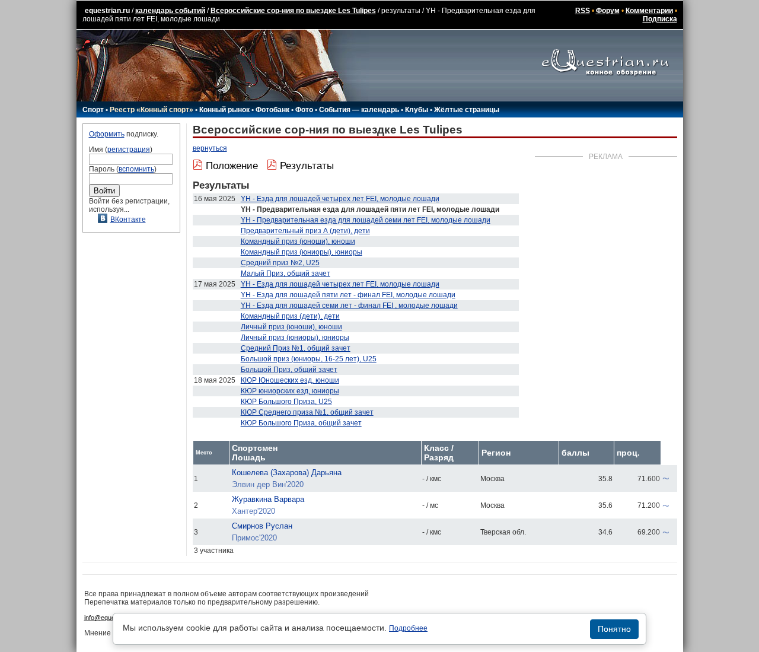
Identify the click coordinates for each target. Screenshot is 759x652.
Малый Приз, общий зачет (285, 273)
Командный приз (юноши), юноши (298, 241)
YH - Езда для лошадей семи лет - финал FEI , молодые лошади (349, 305)
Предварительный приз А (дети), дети (305, 231)
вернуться (210, 148)
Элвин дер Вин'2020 (268, 484)
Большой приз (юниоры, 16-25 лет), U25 (309, 359)
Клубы (416, 110)
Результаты (307, 165)
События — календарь (359, 110)
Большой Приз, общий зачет (289, 369)
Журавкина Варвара (268, 499)
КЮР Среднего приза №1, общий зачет (307, 412)
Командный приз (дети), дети (290, 316)
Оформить (107, 134)
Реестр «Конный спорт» (151, 110)
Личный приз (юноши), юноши (291, 327)
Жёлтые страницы (466, 110)
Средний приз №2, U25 (280, 263)
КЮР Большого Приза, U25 (286, 401)
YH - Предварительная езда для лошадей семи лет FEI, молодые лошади (365, 220)
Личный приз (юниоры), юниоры (295, 337)
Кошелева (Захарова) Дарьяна (287, 472)
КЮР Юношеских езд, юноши (290, 380)
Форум (608, 11)
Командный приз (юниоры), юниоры (301, 252)
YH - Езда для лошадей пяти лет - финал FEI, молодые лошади (348, 295)
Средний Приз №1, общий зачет (295, 348)
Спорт (93, 110)
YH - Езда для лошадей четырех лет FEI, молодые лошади (340, 199)
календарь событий (170, 11)
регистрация (128, 149)
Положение (232, 165)
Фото (304, 110)
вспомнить (136, 169)
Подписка (660, 19)
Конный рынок (224, 110)
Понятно (614, 629)
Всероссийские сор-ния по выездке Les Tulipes (293, 11)
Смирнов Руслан (262, 525)
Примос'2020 (254, 537)
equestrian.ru (107, 11)
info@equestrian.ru (111, 617)
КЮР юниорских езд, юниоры (290, 391)
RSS (582, 11)
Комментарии (649, 11)
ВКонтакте (128, 219)
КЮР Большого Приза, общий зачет (301, 423)
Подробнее (408, 628)
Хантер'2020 (253, 511)
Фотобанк (272, 110)
